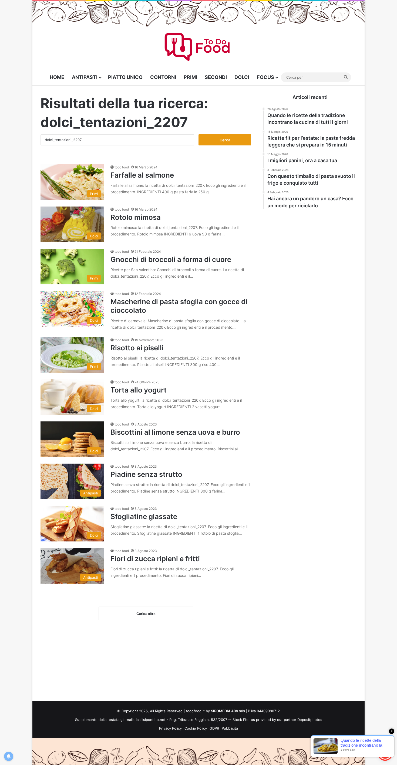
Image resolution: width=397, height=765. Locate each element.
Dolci (241, 77)
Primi (190, 77)
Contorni (163, 77)
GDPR (214, 728)
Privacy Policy (170, 728)
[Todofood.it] (198, 48)
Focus (265, 77)
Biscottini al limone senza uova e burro (175, 432)
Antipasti (84, 77)
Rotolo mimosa (135, 217)
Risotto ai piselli (137, 348)
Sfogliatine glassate (143, 516)
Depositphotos (309, 719)
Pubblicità (230, 728)
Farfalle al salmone (142, 175)
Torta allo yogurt (138, 390)
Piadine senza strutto (146, 474)
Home (57, 77)
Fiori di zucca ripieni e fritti (155, 558)
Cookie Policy (195, 728)
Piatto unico (125, 77)
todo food (122, 167)
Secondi (216, 77)
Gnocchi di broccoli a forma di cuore (170, 259)
